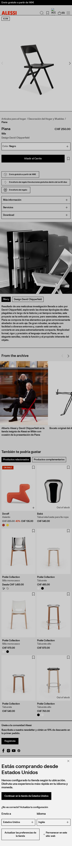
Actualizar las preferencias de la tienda (20, 834)
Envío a (6, 813)
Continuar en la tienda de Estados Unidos (26, 796)
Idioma (41, 813)
